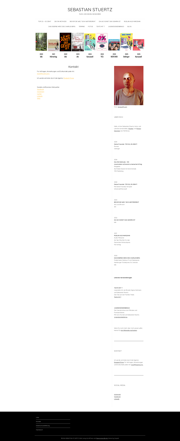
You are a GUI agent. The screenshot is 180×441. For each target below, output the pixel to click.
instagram (40, 92)
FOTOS (90, 26)
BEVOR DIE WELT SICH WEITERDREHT (83, 21)
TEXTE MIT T (100, 26)
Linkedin (40, 96)
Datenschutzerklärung (43, 425)
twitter (39, 94)
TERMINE (82, 26)
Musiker (130, 128)
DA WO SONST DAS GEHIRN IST (110, 21)
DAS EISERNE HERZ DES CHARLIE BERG (61, 26)
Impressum (39, 430)
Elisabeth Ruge (69, 78)
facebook (40, 89)
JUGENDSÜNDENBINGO (116, 26)
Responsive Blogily (102, 438)
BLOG (130, 26)
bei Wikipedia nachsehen (129, 330)
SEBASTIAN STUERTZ (90, 9)
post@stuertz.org (43, 74)
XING (38, 98)
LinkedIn (116, 399)
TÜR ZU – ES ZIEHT (44, 21)
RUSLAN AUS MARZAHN (132, 21)
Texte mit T (117, 297)
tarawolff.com (122, 107)
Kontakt (38, 421)
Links (37, 417)
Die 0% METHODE (60, 21)
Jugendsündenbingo (120, 317)
